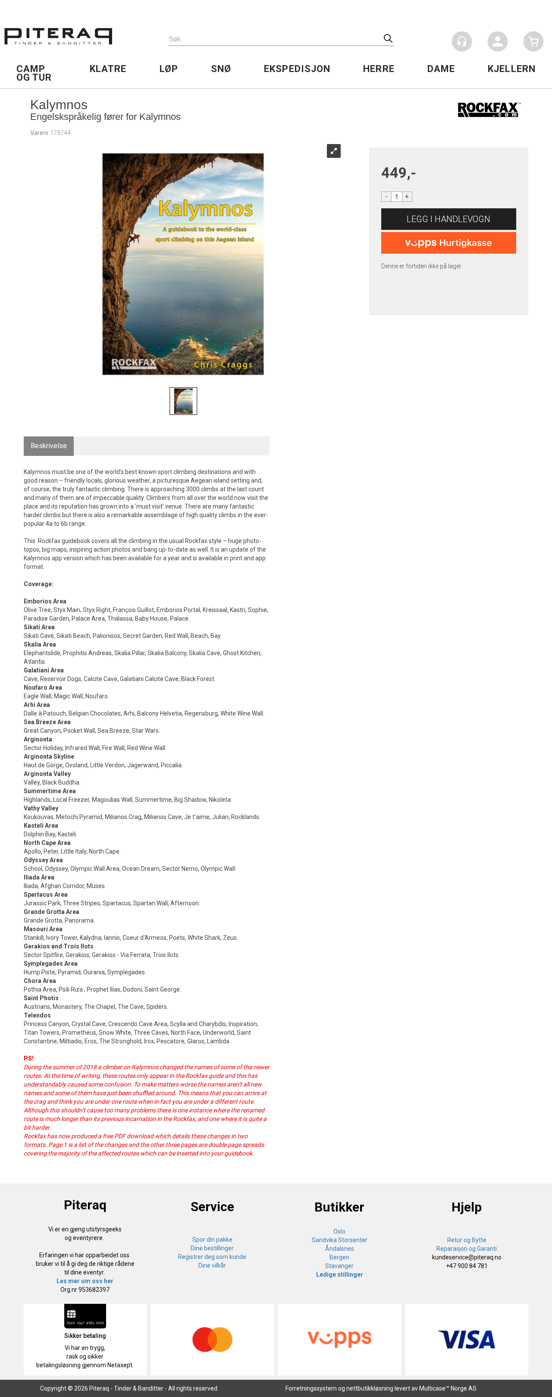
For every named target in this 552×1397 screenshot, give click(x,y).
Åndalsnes (339, 1248)
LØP (169, 68)
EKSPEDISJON (297, 68)
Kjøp (449, 219)
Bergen (339, 1257)
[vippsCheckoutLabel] (449, 243)
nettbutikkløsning (369, 1388)
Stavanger (339, 1265)
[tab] (49, 446)
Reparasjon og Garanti (466, 1248)
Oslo (339, 1231)
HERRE (379, 68)
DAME (441, 68)
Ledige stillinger (339, 1274)
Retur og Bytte (466, 1240)
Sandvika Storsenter (339, 1240)
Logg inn (498, 43)
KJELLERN (512, 68)
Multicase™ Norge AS (448, 1388)
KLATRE (108, 68)
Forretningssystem (311, 1388)
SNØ (221, 68)
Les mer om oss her (84, 1281)
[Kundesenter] (462, 41)
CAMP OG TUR (34, 73)
